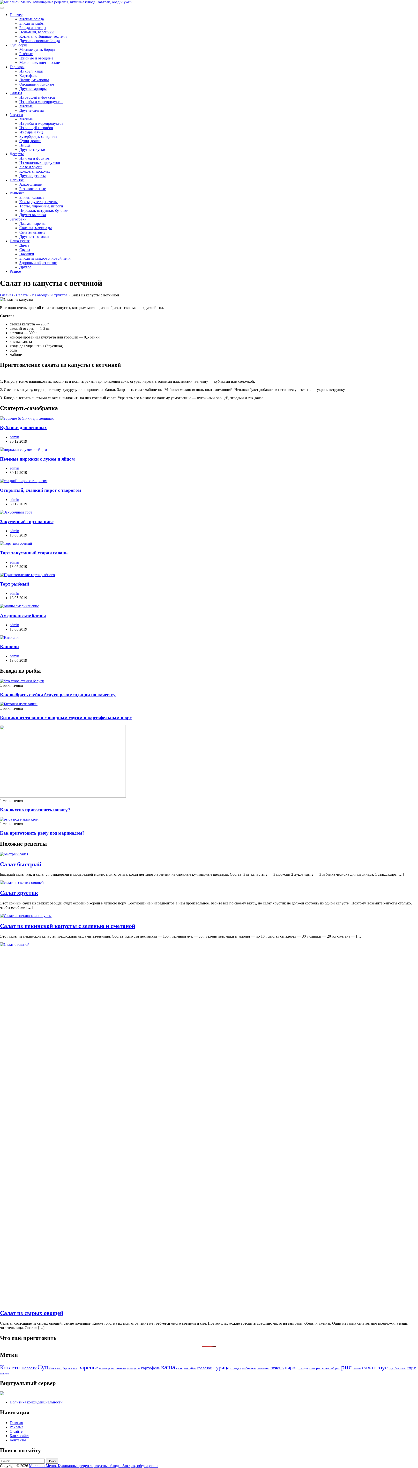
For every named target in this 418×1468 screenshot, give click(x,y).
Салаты (16, 93)
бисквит (55, 1368)
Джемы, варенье (32, 223)
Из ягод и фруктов (34, 158)
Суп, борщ (18, 45)
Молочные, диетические (39, 62)
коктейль (190, 1368)
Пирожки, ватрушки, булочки (43, 210)
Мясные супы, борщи (37, 49)
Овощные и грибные (36, 84)
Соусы (24, 250)
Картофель (28, 75)
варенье (88, 1367)
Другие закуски (32, 149)
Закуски (16, 115)
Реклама (16, 1427)
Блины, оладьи (31, 197)
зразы (137, 1368)
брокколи (70, 1368)
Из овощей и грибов (36, 128)
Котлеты (10, 1367)
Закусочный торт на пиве (26, 521)
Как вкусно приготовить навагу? (35, 809)
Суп (42, 1367)
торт (411, 1367)
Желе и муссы (30, 167)
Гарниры (17, 67)
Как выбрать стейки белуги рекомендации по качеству (58, 694)
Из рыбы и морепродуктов (41, 102)
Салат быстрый (20, 864)
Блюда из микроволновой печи (45, 258)
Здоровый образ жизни (38, 263)
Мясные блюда (31, 19)
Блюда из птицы (32, 28)
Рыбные (26, 54)
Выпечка (17, 193)
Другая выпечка (32, 215)
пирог (291, 1367)
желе (130, 1368)
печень (277, 1367)
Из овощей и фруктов (37, 97)
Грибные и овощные (36, 58)
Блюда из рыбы (32, 23)
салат (368, 1367)
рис (346, 1367)
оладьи (236, 1368)
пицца (303, 1368)
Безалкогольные (32, 189)
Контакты (18, 1440)
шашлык (4, 1373)
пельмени (263, 1368)
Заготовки (18, 219)
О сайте (16, 1431)
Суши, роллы (30, 141)
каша (168, 1367)
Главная (16, 1423)
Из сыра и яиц (31, 132)
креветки (204, 1368)
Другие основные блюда (39, 41)
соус (382, 1367)
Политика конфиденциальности (36, 1402)
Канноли (9, 646)
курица (221, 1368)
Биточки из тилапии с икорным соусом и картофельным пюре (66, 717)
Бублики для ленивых (23, 427)
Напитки (17, 180)
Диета (24, 245)
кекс (179, 1368)
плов (312, 1368)
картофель (150, 1367)
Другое (25, 267)
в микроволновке (112, 1368)
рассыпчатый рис (328, 1368)
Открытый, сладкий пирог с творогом (40, 490)
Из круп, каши (31, 71)
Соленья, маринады (35, 228)
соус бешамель (397, 1368)
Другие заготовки (34, 237)
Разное (15, 271)
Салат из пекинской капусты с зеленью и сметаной (67, 926)
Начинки (26, 254)
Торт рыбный (14, 584)
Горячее (16, 15)
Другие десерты (32, 176)
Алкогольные (30, 184)
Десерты (17, 154)
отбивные (249, 1368)
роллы (357, 1368)
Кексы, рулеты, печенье (38, 202)
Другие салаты (31, 110)
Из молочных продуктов (39, 163)
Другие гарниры (33, 89)
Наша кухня (20, 241)
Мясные (26, 106)
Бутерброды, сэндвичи (38, 136)
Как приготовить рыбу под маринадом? (42, 833)
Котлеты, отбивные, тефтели (43, 36)
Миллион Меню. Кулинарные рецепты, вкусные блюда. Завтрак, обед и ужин (93, 1466)
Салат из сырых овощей (31, 1313)
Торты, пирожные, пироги (41, 206)
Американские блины (23, 615)
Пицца (24, 145)
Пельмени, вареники (36, 32)
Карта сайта (19, 1436)
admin (14, 437)
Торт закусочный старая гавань (33, 552)
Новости (29, 1368)
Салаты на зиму (32, 232)
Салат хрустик (19, 893)
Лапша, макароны (34, 80)
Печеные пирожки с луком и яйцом (37, 459)
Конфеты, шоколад (34, 171)
